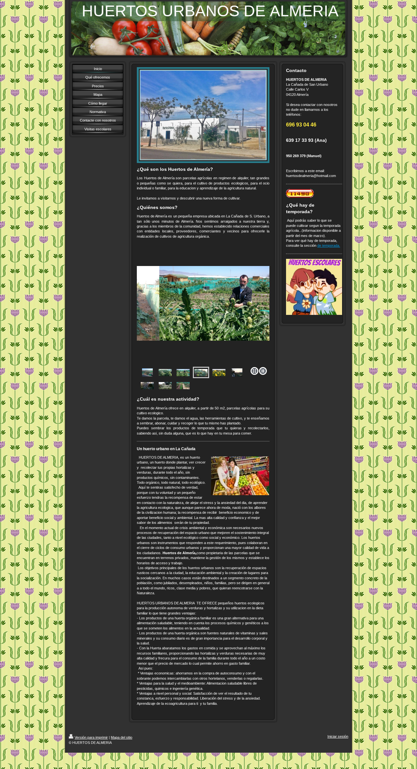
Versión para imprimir (91, 737)
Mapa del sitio (121, 737)
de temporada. (328, 245)
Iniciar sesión (337, 736)
